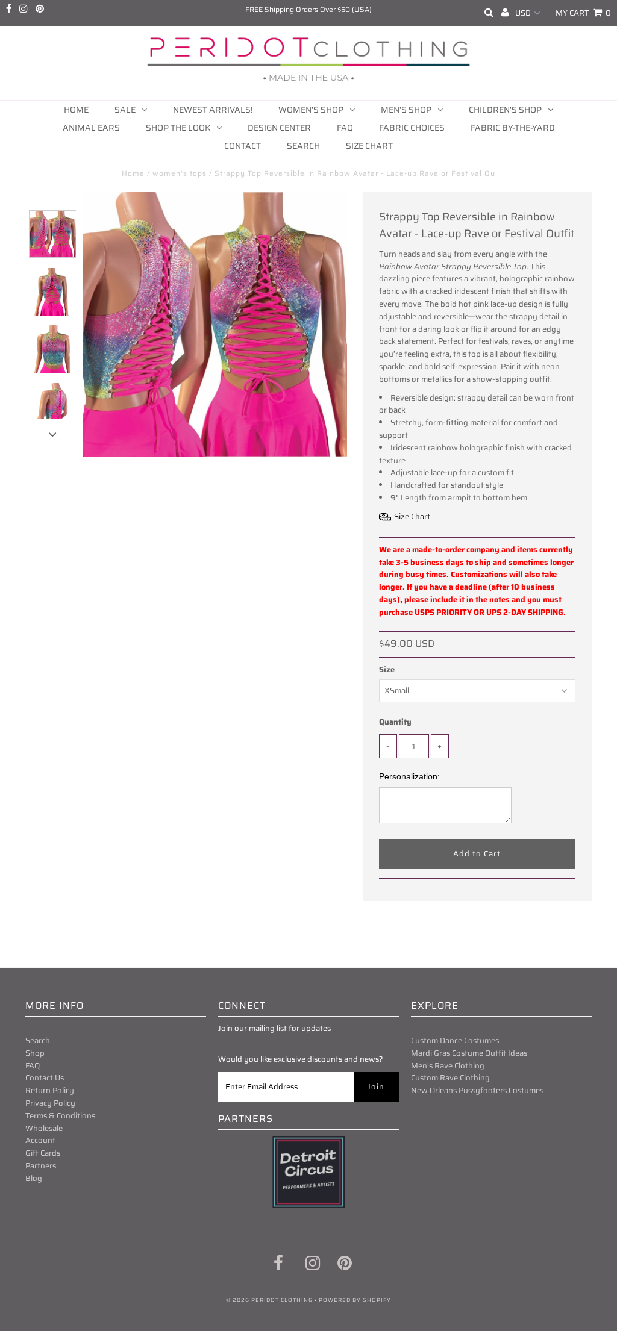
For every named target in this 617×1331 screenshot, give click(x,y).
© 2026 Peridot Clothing (269, 1300)
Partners (40, 1165)
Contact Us (44, 1077)
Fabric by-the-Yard (513, 127)
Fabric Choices (412, 127)
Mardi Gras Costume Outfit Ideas (469, 1053)
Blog (33, 1178)
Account (40, 1140)
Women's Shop (310, 109)
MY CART (583, 13)
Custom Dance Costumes (455, 1040)
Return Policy (49, 1090)
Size (387, 670)
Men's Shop (406, 109)
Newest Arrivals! (212, 109)
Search (303, 145)
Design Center (279, 127)
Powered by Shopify (355, 1300)
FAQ (345, 127)
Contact (242, 145)
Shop (35, 1053)
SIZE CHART (369, 145)
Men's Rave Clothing (447, 1065)
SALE (125, 109)
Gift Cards (42, 1153)
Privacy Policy (50, 1103)
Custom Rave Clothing (450, 1077)
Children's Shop (505, 109)
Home (76, 109)
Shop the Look (178, 127)
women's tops (179, 173)
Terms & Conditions (60, 1115)
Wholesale (44, 1128)
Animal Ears (91, 127)
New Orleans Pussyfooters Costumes (477, 1090)
